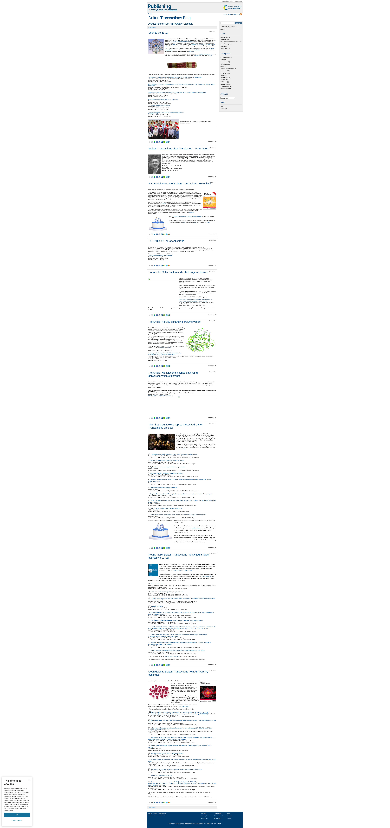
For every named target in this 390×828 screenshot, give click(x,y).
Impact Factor (224, 73)
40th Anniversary (225, 57)
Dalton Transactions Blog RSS (231, 14)
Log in (222, 106)
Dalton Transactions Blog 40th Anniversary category (188, 216)
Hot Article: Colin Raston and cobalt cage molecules (178, 272)
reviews (191, 51)
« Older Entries (152, 27)
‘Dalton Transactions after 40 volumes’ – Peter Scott (178, 148)
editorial (164, 203)
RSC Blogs (223, 108)
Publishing (230, 1)
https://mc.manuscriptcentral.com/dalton (231, 42)
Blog (172, 656)
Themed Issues (224, 86)
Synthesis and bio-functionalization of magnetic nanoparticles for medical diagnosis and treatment (175, 77)
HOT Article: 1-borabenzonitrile (166, 240)
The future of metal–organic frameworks (159, 105)
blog (206, 54)
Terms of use (217, 813)
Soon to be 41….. (158, 32)
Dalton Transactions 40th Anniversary (183, 41)
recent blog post (185, 706)
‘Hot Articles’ (197, 50)
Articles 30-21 (188, 571)
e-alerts (210, 55)
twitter (197, 55)
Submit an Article (225, 48)
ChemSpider (238, 1)
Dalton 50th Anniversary (227, 68)
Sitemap (229, 818)
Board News (223, 62)
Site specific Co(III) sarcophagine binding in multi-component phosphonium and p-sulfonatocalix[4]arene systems (195, 300)
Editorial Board (224, 39)
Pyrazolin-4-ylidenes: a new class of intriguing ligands (163, 99)
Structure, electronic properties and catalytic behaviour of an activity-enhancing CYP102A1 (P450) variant (164, 353)
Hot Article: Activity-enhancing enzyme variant (174, 321)
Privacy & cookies (219, 816)
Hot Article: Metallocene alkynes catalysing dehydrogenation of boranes (173, 374)
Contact (229, 816)
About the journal (225, 37)
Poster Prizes (224, 77)
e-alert (184, 222)
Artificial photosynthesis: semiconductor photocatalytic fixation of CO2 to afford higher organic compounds (177, 92)
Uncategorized (224, 88)
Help (228, 813)
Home (224, 1)
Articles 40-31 (177, 571)
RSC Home (223, 46)
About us (203, 813)
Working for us (205, 816)
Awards (222, 59)
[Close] (29, 780)
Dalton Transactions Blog (169, 18)
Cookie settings (16, 820)
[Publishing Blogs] (195, 8)
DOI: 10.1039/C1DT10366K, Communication (160, 396)
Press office (204, 818)
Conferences (224, 64)
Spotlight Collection (225, 84)
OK (17, 815)
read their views (206, 576)
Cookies (219, 823)
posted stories (196, 528)
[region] (17, 801)
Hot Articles (223, 71)
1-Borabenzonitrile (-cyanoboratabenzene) (160, 255)
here (174, 44)
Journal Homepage (225, 44)
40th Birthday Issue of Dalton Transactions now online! (179, 183)
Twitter (208, 222)
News (222, 75)
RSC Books (223, 82)
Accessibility (217, 818)
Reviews (222, 79)
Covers (222, 66)
